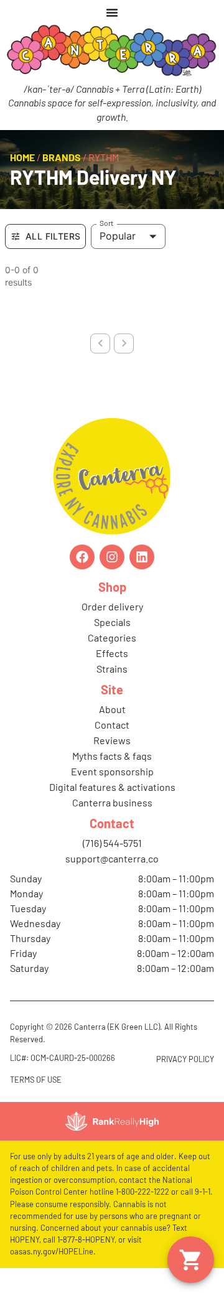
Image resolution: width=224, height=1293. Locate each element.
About (112, 709)
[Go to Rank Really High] (112, 1121)
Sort (107, 222)
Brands (61, 157)
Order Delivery (112, 606)
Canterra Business (112, 802)
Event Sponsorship (112, 771)
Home (22, 157)
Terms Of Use (36, 1080)
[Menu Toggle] (112, 12)
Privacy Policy (185, 1059)
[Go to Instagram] (112, 556)
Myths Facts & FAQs (112, 756)
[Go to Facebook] (82, 556)
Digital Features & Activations (112, 787)
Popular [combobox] (118, 236)
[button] (190, 1259)
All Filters (53, 236)
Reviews (112, 740)
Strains (112, 669)
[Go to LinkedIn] (141, 556)
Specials (112, 622)
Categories (112, 637)
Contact (112, 725)
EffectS (112, 653)
